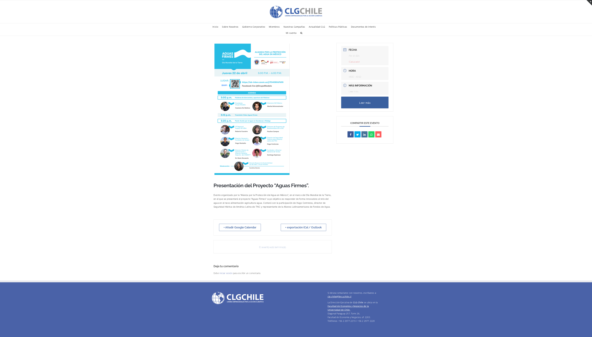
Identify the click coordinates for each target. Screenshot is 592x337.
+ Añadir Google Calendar (240, 227)
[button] (301, 33)
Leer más (353, 91)
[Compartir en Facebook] (350, 134)
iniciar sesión (226, 273)
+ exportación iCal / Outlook (303, 227)
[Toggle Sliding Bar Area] (589, 3)
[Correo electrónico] (378, 134)
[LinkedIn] (364, 134)
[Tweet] (357, 134)
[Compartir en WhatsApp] (371, 134)
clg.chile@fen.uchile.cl (340, 296)
